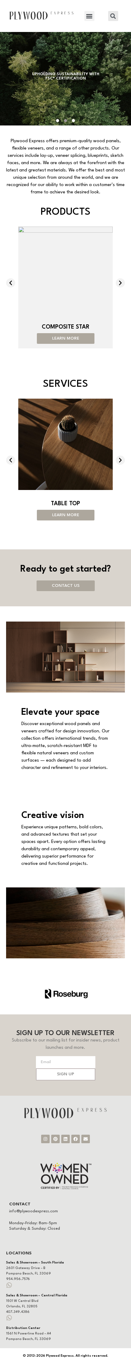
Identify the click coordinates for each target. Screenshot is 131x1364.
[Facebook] (75, 1139)
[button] (89, 16)
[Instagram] (45, 1139)
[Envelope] (85, 1139)
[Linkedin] (65, 1139)
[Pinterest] (55, 1139)
